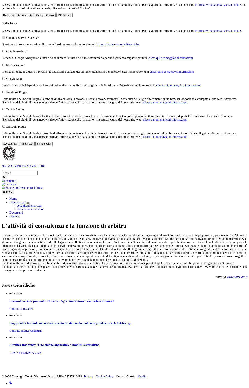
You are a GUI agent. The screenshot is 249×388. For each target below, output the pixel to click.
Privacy (88, 376)
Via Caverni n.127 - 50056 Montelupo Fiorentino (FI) (42, 362)
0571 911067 (109, 362)
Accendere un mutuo (30, 209)
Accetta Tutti (25, 15)
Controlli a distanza (21, 308)
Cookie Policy (104, 376)
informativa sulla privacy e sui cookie (218, 4)
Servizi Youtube (16, 65)
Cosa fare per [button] (17, 202)
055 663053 (94, 366)
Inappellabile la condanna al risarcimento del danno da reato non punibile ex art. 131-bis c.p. (70, 323)
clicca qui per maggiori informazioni (170, 58)
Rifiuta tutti (27, 143)
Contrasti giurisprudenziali (25, 330)
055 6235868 (112, 366)
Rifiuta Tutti (64, 15)
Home (13, 198)
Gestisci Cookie (45, 15)
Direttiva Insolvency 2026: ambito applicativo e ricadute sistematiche (54, 344)
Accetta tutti (10, 143)
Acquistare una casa (29, 205)
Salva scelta (44, 143)
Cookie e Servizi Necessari (22, 37)
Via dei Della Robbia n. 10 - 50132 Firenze (54, 366)
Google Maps (14, 78)
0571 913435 (90, 362)
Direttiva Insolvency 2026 (25, 352)
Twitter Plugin (15, 109)
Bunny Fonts (105, 44)
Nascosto (8, 15)
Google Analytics (17, 51)
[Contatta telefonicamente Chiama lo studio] (10, 383)
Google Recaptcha (127, 44)
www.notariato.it (237, 276)
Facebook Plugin (16, 92)
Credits (142, 376)
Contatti (14, 216)
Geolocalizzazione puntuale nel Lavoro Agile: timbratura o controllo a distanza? (61, 301)
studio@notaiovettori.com (26, 369)
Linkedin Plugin (16, 126)
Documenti (16, 212)
